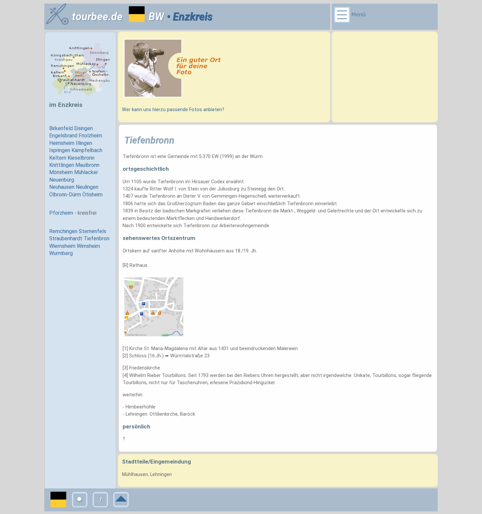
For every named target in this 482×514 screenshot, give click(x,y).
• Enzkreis (188, 16)
